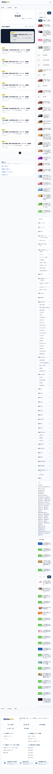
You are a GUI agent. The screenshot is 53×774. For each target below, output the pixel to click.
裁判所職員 (45, 465)
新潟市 (45, 406)
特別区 (45, 382)
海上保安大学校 (43, 327)
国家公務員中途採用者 (45, 307)
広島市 (45, 402)
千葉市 (45, 274)
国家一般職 (45, 304)
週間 (44, 20)
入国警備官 (42, 312)
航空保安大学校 (43, 343)
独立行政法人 (45, 432)
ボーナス (45, 254)
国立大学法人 (45, 357)
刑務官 (41, 314)
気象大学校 (42, 322)
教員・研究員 (45, 365)
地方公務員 (45, 374)
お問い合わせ (23, 770)
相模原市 (45, 444)
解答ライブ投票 (45, 289)
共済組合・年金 (45, 265)
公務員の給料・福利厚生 (45, 251)
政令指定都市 (45, 380)
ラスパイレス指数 (45, 257)
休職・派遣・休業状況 (43, 495)
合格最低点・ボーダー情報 (45, 279)
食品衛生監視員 (43, 351)
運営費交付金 (45, 370)
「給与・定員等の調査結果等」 (45, 486)
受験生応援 (48, 498)
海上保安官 (42, 335)
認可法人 (45, 440)
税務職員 (41, 340)
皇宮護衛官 (42, 338)
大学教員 (47, 505)
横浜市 (45, 423)
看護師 (45, 368)
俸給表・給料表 (45, 262)
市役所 (45, 377)
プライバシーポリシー (13, 770)
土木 (47, 502)
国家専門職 (45, 310)
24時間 (40, 20)
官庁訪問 (45, 474)
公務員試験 (41, 497)
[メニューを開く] (50, 2)
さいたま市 (45, 222)
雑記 (45, 478)
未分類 (45, 410)
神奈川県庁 (45, 448)
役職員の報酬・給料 (43, 512)
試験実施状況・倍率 (45, 471)
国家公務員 (45, 301)
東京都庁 (45, 419)
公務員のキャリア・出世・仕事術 (45, 236)
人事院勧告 (45, 259)
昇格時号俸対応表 (45, 270)
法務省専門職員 (43, 325)
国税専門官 (42, 320)
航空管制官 (42, 345)
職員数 (41, 524)
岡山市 (45, 393)
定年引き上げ (45, 240)
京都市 (45, 231)
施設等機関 (47, 514)
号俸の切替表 (45, 268)
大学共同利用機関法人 (45, 362)
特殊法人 (45, 435)
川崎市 (45, 397)
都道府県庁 (45, 385)
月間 (49, 20)
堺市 (45, 389)
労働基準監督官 (43, 317)
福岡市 (45, 457)
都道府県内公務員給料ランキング (44, 531)
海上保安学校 (42, 330)
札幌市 (45, 414)
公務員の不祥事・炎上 (45, 245)
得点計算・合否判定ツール (45, 284)
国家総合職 (45, 353)
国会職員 (45, 297)
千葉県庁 (41, 498)
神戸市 (45, 452)
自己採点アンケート (45, 287)
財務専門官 (42, 348)
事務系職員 (45, 360)
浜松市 (45, 427)
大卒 (40, 505)
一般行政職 (42, 490)
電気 (48, 533)
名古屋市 (45, 293)
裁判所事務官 (45, 461)
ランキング (45, 227)
